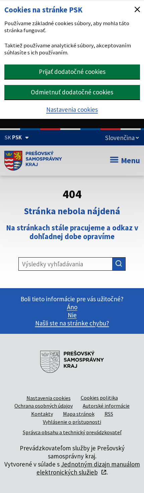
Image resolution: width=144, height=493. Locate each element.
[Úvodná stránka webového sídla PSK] (33, 160)
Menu (130, 160)
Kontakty (42, 413)
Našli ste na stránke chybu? (72, 323)
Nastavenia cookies (72, 109)
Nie (72, 315)
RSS (108, 413)
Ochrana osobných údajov (43, 405)
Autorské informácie (106, 405)
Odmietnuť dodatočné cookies (72, 92)
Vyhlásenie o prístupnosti (72, 421)
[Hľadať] (119, 264)
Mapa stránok (78, 413)
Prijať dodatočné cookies (72, 72)
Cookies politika (99, 397)
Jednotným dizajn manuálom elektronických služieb (88, 468)
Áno (72, 307)
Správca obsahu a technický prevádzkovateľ (72, 432)
